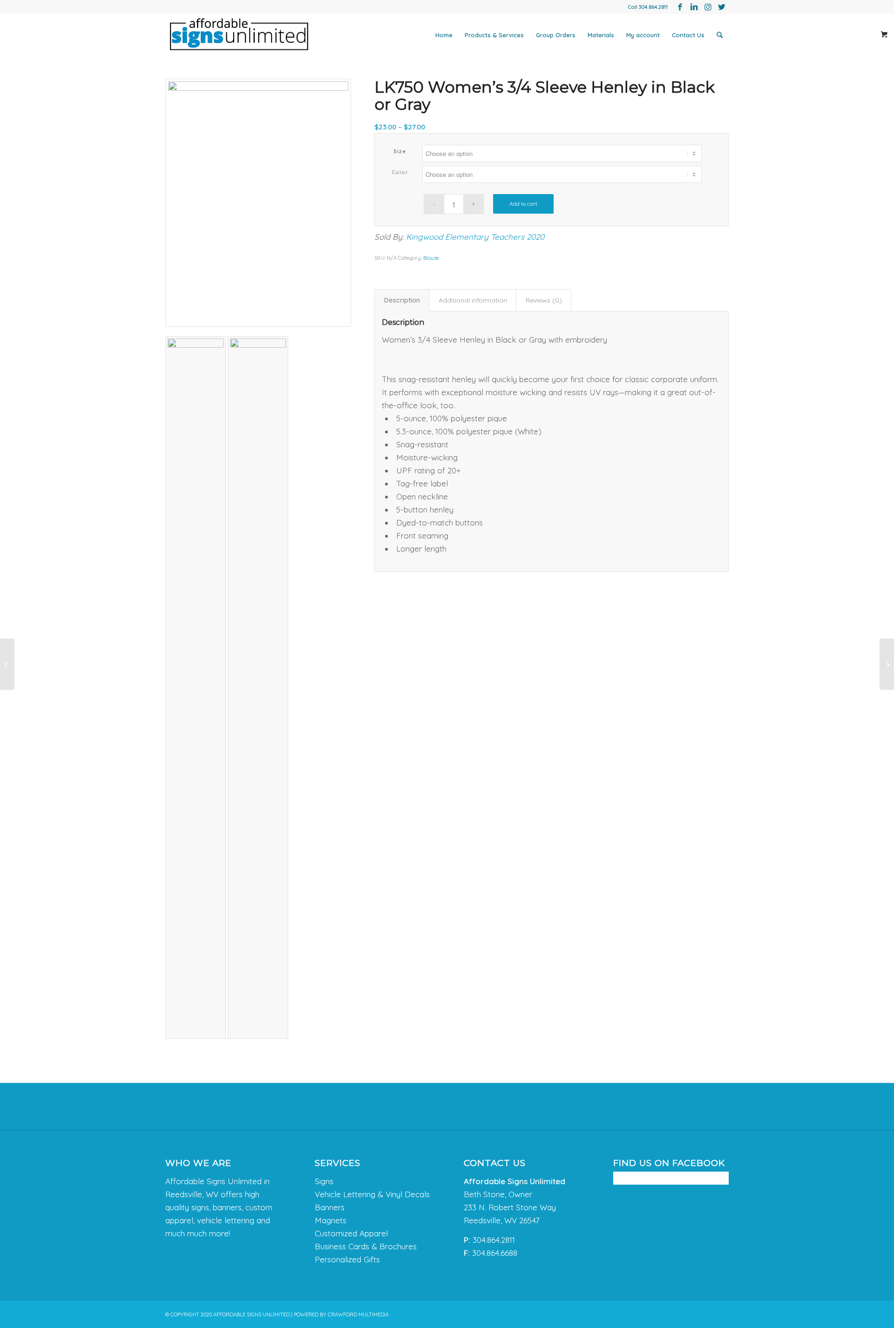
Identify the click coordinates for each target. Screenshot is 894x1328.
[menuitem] (444, 35)
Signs (324, 1181)
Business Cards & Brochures (366, 1246)
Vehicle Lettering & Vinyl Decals (372, 1194)
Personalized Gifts (347, 1259)
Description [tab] (402, 300)
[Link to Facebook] (680, 7)
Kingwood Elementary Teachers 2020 (475, 237)
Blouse (431, 258)
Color (400, 172)
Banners (330, 1207)
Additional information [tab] (473, 300)
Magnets (330, 1220)
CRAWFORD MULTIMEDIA (358, 1314)
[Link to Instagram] (708, 7)
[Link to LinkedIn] (694, 7)
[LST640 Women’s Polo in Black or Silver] (887, 664)
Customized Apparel (351, 1233)
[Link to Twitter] (722, 7)
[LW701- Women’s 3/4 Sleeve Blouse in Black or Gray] (7, 664)
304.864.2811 (653, 7)
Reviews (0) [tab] (544, 300)
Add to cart (523, 203)
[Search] (720, 35)
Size (399, 151)
